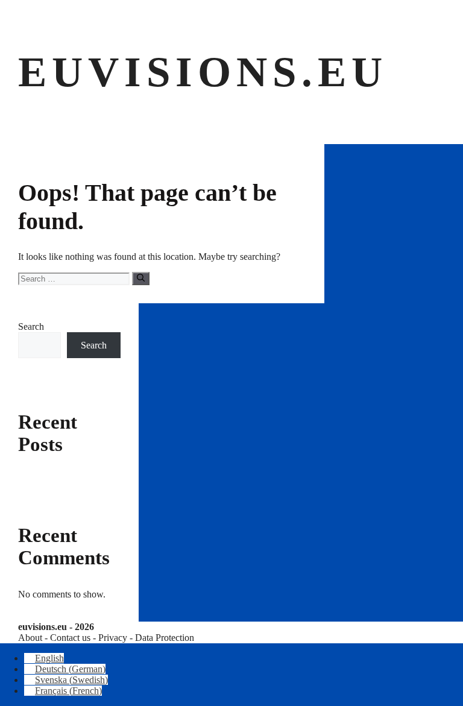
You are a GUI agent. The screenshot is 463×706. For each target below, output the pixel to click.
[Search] (141, 278)
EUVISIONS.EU (203, 71)
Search (31, 326)
